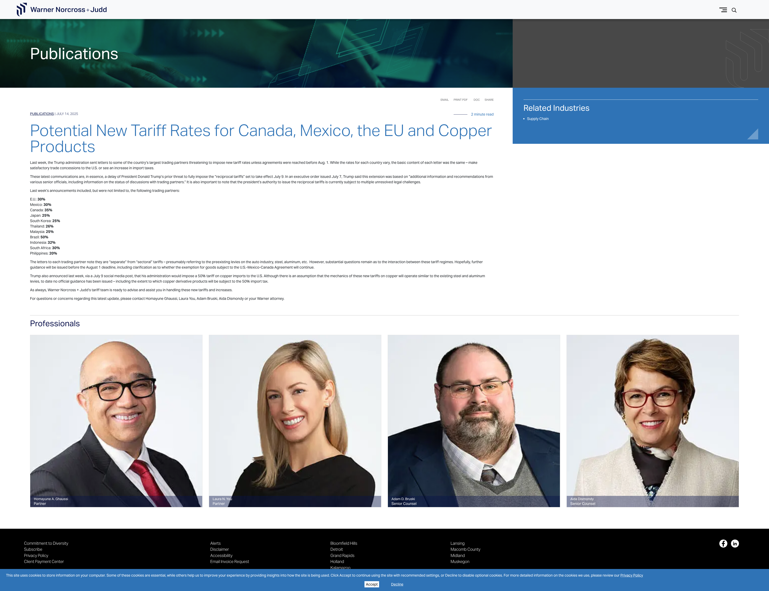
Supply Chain (538, 118)
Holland (337, 561)
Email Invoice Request (229, 561)
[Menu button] (723, 9)
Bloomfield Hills (343, 543)
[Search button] (734, 10)
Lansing (458, 543)
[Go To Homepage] (62, 9)
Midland (458, 555)
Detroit (336, 549)
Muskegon (460, 561)
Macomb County (465, 549)
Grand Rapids (342, 555)
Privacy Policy (631, 575)
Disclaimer (219, 549)
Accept (372, 584)
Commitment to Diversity (46, 543)
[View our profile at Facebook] (723, 544)
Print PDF (461, 100)
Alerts (215, 543)
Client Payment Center (44, 561)
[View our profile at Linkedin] (735, 544)
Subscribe (33, 549)
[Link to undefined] (116, 421)
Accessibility (221, 555)
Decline (397, 584)
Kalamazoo (340, 567)
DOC (477, 100)
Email (445, 100)
